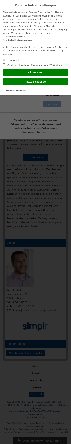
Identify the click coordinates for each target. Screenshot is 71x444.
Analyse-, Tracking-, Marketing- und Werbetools (34, 64)
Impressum (21, 90)
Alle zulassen (35, 72)
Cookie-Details (9, 90)
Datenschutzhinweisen (14, 36)
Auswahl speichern (35, 81)
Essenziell (13, 60)
